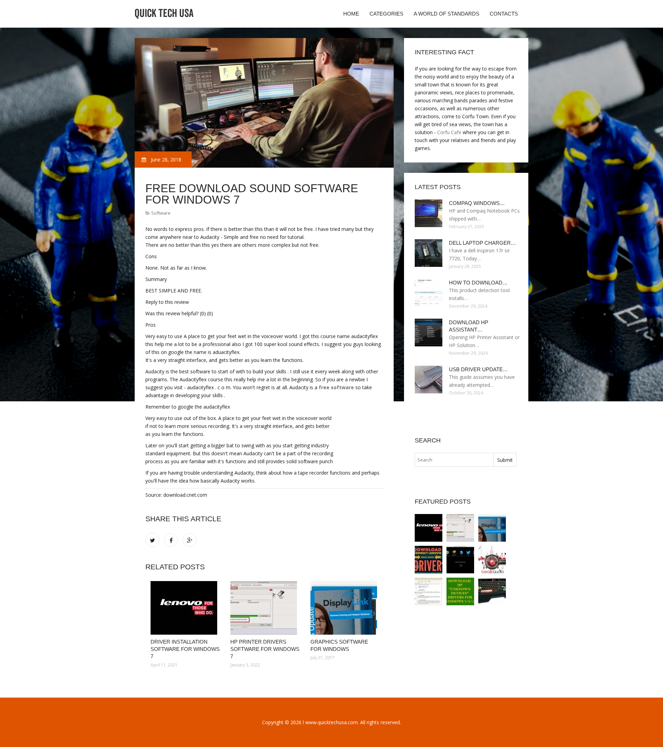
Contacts (504, 14)
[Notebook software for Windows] (428, 591)
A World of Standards (446, 14)
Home (351, 14)
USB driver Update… (478, 369)
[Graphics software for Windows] (345, 608)
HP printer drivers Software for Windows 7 (264, 649)
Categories (386, 14)
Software (161, 213)
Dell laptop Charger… (482, 243)
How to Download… (478, 283)
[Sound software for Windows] (428, 559)
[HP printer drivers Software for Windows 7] (265, 608)
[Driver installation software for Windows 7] (185, 608)
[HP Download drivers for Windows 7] (460, 591)
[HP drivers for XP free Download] (492, 591)
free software (336, 387)
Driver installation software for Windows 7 (185, 649)
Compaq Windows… (477, 203)
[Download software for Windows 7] (460, 559)
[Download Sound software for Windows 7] (492, 559)
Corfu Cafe (449, 132)
